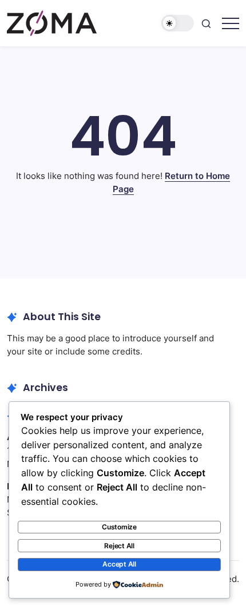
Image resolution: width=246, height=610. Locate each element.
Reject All (119, 545)
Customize (119, 527)
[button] (178, 23)
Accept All (119, 564)
